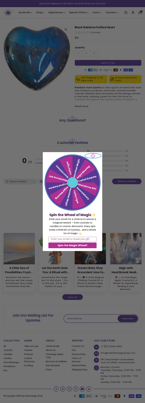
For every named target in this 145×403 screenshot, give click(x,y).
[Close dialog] (93, 155)
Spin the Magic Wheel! (72, 245)
